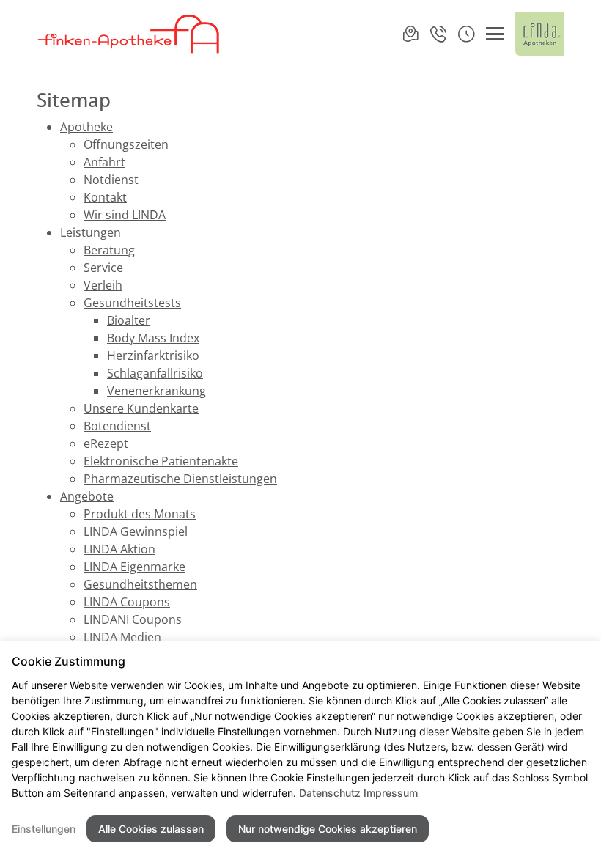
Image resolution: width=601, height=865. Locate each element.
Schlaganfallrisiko (155, 373)
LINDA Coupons (127, 602)
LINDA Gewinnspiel (136, 531)
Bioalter (128, 320)
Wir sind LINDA (125, 215)
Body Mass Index (153, 338)
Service (103, 268)
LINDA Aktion (119, 549)
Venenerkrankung (156, 391)
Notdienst (111, 180)
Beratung (109, 250)
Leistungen (90, 232)
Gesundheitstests (132, 303)
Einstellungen (43, 828)
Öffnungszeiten (126, 144)
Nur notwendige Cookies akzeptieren (327, 828)
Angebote (87, 496)
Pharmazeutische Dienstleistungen (180, 479)
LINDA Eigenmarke (134, 567)
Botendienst (117, 426)
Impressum (391, 793)
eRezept (106, 443)
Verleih (103, 285)
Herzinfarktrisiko (153, 355)
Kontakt (105, 197)
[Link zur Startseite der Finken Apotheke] (129, 34)
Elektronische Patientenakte (161, 461)
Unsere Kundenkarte (141, 408)
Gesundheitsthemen (140, 584)
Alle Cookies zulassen (151, 828)
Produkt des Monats (140, 514)
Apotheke (86, 127)
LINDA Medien (122, 637)
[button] (466, 34)
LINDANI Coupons (133, 619)
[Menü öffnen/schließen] (495, 33)
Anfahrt (104, 162)
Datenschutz (330, 793)
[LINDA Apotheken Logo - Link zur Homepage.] (539, 34)
